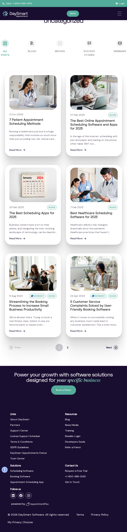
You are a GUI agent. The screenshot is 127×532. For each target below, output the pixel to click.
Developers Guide (75, 441)
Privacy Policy (100, 515)
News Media (72, 425)
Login (122, 3)
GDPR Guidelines (19, 447)
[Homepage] (15, 14)
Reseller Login (72, 436)
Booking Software (20, 476)
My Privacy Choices (20, 522)
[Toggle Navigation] (119, 13)
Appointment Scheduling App (27, 482)
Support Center (19, 430)
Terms (80, 515)
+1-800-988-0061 (75, 476)
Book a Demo (63, 390)
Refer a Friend (73, 447)
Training (69, 430)
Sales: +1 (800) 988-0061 (19, 3)
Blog (67, 419)
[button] (5, 470)
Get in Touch (72, 482)
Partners (15, 425)
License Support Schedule (25, 436)
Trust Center (17, 458)
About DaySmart (19, 419)
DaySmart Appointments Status (28, 453)
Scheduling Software (21, 470)
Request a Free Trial (76, 470)
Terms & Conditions (21, 441)
